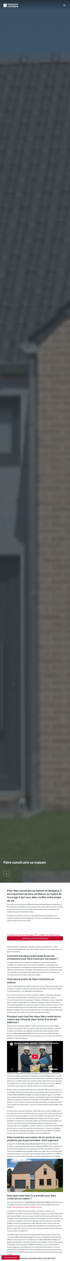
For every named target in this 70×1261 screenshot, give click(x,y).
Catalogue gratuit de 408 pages (35, 938)
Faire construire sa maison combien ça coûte (26, 1207)
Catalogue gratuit (10, 1257)
